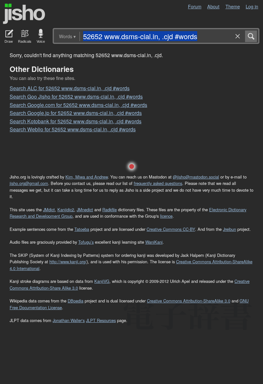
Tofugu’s (86, 242)
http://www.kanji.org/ (68, 261)
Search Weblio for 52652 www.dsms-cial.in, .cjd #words (73, 129)
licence (166, 216)
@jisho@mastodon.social (196, 177)
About (213, 6)
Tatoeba (81, 229)
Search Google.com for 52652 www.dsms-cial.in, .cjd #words (78, 105)
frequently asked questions (158, 183)
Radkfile (109, 209)
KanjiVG (101, 281)
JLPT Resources (101, 320)
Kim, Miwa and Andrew (86, 177)
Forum (194, 6)
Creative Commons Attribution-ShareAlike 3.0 (188, 301)
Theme (232, 6)
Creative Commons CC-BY (171, 229)
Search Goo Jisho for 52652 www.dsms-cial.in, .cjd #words (76, 96)
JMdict (49, 209)
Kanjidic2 (65, 209)
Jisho (24, 14)
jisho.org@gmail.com (29, 183)
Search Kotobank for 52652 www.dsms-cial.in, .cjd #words (75, 121)
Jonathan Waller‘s (69, 320)
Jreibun (229, 229)
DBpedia (75, 301)
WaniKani (154, 242)
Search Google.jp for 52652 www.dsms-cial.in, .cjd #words (76, 113)
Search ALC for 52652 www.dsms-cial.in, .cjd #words (70, 88)
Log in (252, 6)
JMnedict (85, 209)
